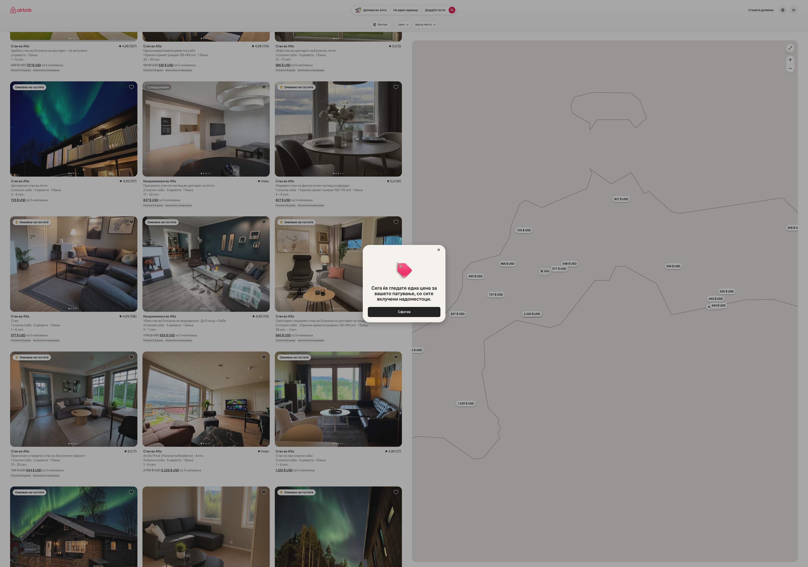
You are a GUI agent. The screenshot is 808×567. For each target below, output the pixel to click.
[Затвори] (438, 249)
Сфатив (404, 312)
